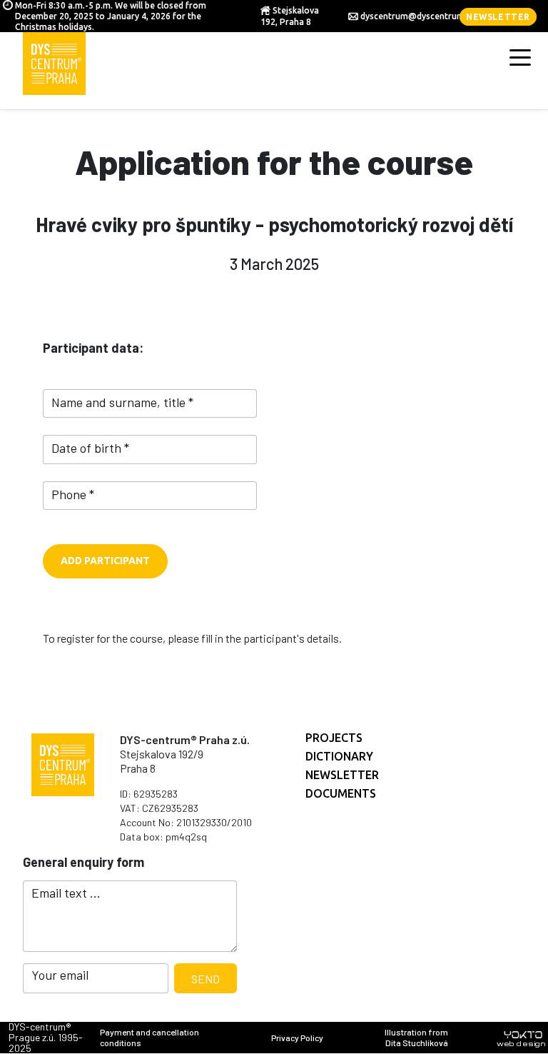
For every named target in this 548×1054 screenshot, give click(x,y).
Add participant (105, 560)
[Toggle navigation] (520, 56)
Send (205, 978)
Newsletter (498, 16)
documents (340, 793)
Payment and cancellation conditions (149, 1037)
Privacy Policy (297, 1038)
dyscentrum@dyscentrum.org (420, 16)
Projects (333, 737)
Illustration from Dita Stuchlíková (416, 1037)
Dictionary (339, 756)
